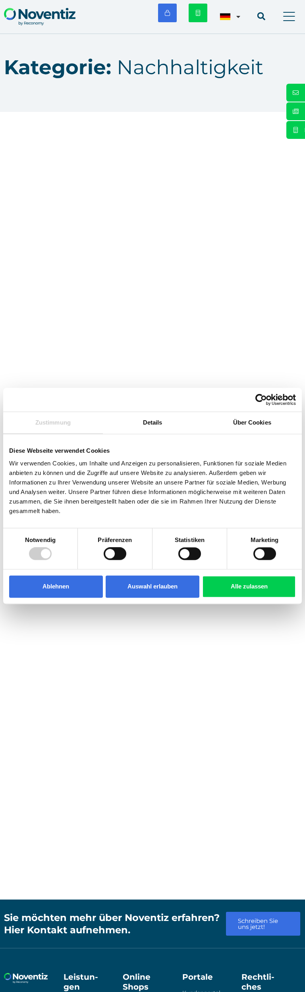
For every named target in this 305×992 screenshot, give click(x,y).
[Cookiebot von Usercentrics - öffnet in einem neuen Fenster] (261, 400)
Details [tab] (152, 422)
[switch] (115, 554)
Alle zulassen (249, 586)
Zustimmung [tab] (53, 422)
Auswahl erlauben (152, 586)
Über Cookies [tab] (252, 422)
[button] (289, 16)
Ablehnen (55, 586)
